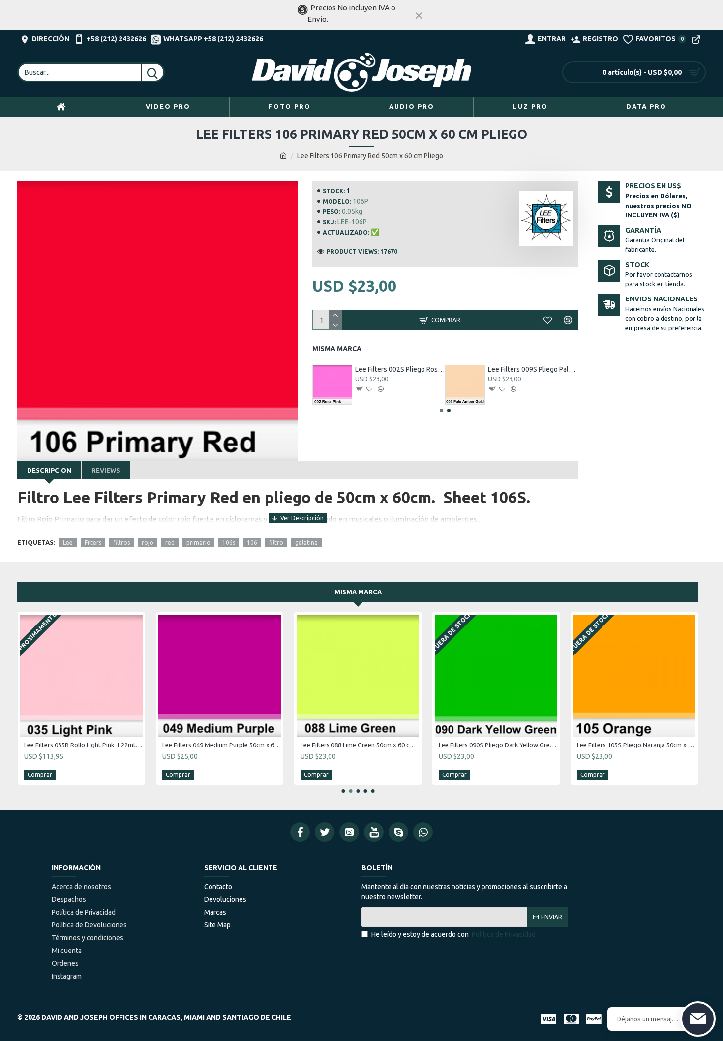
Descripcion (49, 470)
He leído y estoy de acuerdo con (453, 934)
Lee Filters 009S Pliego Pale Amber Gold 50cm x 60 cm (533, 369)
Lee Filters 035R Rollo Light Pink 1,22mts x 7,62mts (83, 745)
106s (228, 542)
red (170, 542)
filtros (121, 542)
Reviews (105, 470)
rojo (147, 542)
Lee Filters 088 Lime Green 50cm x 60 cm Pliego (360, 745)
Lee (68, 542)
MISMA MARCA (358, 591)
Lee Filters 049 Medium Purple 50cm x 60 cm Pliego (221, 745)
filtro (276, 542)
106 (252, 542)
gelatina (306, 542)
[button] (441, 410)
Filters (93, 542)
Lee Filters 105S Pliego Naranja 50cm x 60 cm (636, 745)
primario (198, 542)
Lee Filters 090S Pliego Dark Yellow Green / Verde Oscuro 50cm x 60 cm (498, 745)
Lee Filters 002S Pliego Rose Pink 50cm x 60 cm (400, 369)
